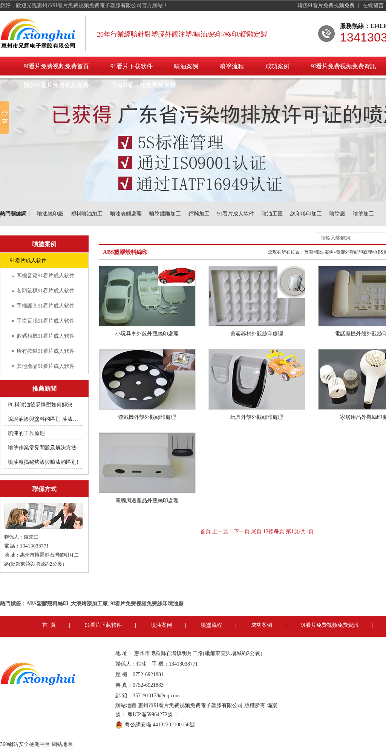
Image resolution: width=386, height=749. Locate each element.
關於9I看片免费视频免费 (56, 85)
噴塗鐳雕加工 (165, 214)
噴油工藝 (272, 214)
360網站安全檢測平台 (25, 744)
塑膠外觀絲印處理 (354, 252)
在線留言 (374, 5)
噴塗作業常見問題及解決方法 (42, 448)
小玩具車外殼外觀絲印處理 (147, 334)
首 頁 (49, 625)
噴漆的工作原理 (26, 433)
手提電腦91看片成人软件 (46, 321)
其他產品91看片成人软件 (46, 366)
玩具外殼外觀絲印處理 (256, 417)
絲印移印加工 (306, 214)
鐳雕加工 (199, 214)
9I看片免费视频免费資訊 (329, 625)
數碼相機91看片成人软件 (46, 336)
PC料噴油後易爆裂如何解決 (40, 405)
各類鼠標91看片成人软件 (46, 291)
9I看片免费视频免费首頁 (56, 66)
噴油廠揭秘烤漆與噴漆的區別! (43, 462)
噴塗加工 (363, 214)
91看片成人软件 (235, 214)
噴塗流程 (232, 66)
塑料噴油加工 (87, 214)
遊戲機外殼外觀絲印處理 (147, 417)
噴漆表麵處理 (126, 214)
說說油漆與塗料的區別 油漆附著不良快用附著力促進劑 (44, 419)
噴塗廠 (337, 214)
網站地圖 (125, 705)
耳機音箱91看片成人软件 (46, 275)
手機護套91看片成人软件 (46, 306)
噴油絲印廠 (50, 214)
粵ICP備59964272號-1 (152, 714)
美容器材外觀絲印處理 (256, 334)
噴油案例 (186, 66)
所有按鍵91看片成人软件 (46, 351)
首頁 (308, 252)
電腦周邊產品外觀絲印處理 (147, 500)
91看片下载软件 (131, 66)
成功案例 (277, 66)
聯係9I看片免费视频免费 (326, 5)
